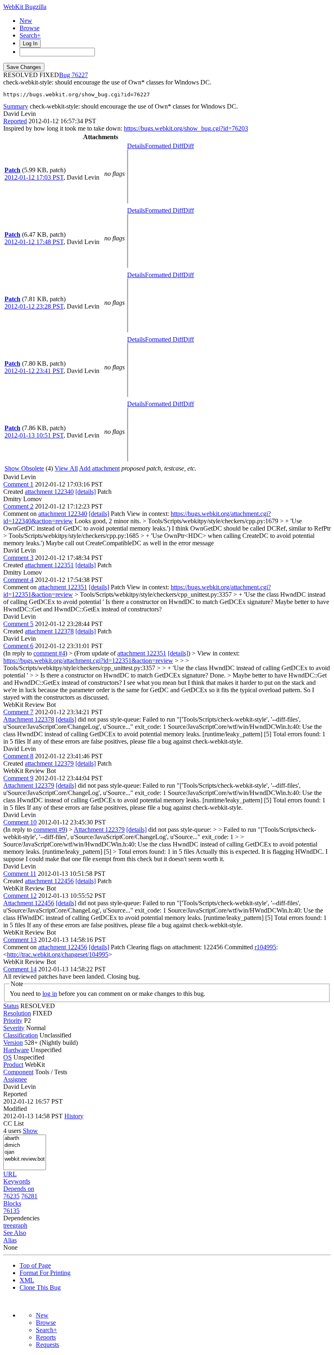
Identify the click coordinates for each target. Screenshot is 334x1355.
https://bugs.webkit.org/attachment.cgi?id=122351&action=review (88, 660)
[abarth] (25, 1138)
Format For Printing (45, 1272)
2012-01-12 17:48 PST (34, 241)
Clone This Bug (40, 1287)
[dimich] (25, 1145)
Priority (12, 1020)
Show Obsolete (24, 468)
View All (66, 468)
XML (27, 1280)
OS (7, 1057)
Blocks (12, 1203)
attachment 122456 (49, 880)
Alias (10, 1240)
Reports (46, 1337)
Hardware (16, 1049)
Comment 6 (18, 645)
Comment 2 (18, 506)
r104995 (265, 947)
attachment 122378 (49, 631)
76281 (29, 1196)
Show (30, 1130)
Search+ (30, 35)
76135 (11, 1210)
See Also (14, 1232)
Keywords (16, 1181)
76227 (80, 74)
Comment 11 (19, 873)
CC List (13, 1123)
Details (136, 145)
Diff (188, 145)
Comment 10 (20, 822)
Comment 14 (20, 969)
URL (10, 1174)
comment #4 (49, 653)
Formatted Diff (164, 145)
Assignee (15, 1079)
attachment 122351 (49, 565)
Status (11, 1005)
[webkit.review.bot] (25, 1159)
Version (13, 1042)
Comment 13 (20, 939)
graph (20, 1225)
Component (18, 1071)
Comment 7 (18, 712)
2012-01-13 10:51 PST (34, 435)
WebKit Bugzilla (24, 6)
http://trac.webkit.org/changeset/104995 (57, 954)
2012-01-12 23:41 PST (34, 370)
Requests (47, 1344)
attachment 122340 (49, 491)
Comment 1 (18, 484)
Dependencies (21, 1218)
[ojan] (25, 1152)
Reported (15, 121)
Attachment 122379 (28, 785)
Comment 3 (18, 557)
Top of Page (35, 1265)
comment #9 (49, 829)
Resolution (17, 1013)
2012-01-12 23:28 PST (34, 306)
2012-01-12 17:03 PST (34, 177)
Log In (30, 43)
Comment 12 (20, 895)
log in (49, 993)
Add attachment (99, 468)
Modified (15, 1108)
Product (13, 1064)
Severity (13, 1027)
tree (8, 1225)
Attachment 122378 (28, 719)
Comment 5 (18, 623)
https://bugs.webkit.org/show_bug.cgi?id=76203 (186, 128)
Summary (15, 106)
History (74, 1116)
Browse (30, 27)
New (26, 20)
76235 (11, 1196)
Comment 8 (18, 756)
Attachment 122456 (28, 903)
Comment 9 (18, 778)
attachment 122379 (49, 763)
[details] (85, 491)
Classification (20, 1035)
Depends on (18, 1188)
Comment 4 (18, 579)
